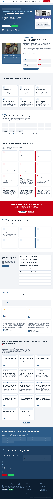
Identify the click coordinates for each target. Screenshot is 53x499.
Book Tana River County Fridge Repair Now (31, 68)
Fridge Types (17, 1)
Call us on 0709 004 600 (13, 133)
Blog (35, 1)
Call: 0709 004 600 (7, 26)
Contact (39, 1)
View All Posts (26, 422)
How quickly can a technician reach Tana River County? (28, 262)
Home (3, 3)
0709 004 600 (47, 1)
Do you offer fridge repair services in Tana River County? (29, 256)
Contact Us (41, 483)
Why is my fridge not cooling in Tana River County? (28, 271)
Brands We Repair (28, 487)
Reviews (33, 1)
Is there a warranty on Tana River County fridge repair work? (29, 268)
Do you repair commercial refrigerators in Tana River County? (29, 277)
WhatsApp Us (15, 26)
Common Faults (26, 1)
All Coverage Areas (42, 486)
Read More (4, 365)
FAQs (29, 1)
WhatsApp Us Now (31, 211)
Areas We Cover (7, 3)
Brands (21, 1)
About (13, 1)
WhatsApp (10, 489)
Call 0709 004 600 (23, 211)
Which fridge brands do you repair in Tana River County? (29, 265)
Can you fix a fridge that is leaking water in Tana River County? (30, 274)
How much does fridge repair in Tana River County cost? (29, 259)
